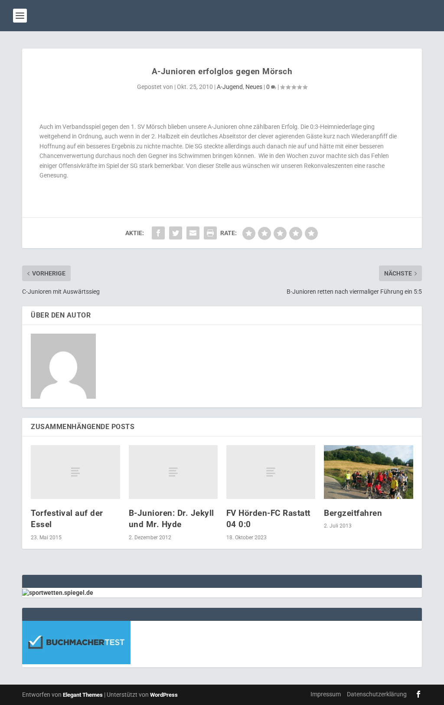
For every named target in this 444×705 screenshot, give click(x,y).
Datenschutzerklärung (377, 694)
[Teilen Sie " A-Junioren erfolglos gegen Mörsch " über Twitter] (175, 233)
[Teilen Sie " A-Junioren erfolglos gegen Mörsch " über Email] (193, 233)
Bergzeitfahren (353, 513)
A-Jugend (230, 86)
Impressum (325, 694)
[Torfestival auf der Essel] (75, 471)
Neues (253, 86)
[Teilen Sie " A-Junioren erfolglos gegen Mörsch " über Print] (210, 233)
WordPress (164, 695)
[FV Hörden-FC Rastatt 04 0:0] (270, 471)
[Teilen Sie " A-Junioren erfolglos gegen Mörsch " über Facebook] (158, 233)
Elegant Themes (83, 695)
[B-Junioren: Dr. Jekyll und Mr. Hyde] (173, 471)
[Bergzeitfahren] (368, 471)
